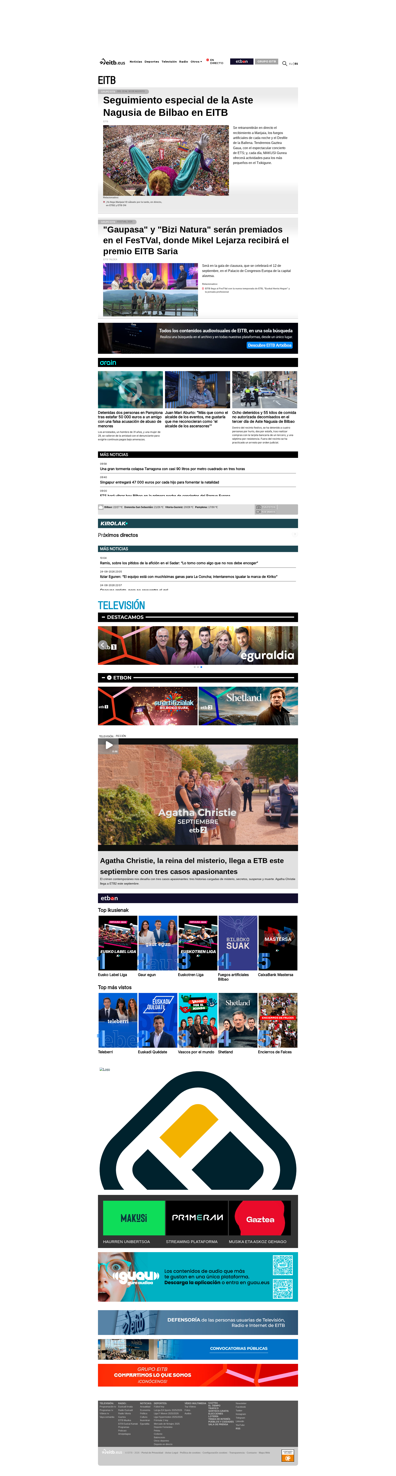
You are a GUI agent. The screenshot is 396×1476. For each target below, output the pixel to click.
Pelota (157, 1430)
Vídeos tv (104, 1413)
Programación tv (108, 1406)
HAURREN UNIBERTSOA (126, 1242)
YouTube (240, 1425)
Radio (183, 61)
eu (291, 63)
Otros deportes (161, 1440)
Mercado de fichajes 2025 (167, 1424)
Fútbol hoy (159, 1406)
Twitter (239, 1410)
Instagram (241, 1414)
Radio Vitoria (124, 1413)
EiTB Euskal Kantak (128, 1424)
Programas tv (106, 1410)
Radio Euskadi (125, 1410)
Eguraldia (144, 1424)
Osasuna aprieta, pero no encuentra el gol (134, 590)
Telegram (240, 1418)
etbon (122, 678)
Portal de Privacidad (152, 1452)
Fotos (187, 1410)
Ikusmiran (145, 1420)
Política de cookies (190, 1452)
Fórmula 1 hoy (161, 1420)
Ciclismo (158, 1434)
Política (143, 1413)
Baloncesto (159, 1437)
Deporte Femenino (163, 1427)
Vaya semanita (107, 1417)
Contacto (252, 1452)
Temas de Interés (219, 1419)
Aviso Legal (171, 1452)
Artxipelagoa (124, 1434)
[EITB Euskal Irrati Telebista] (113, 61)
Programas (123, 1427)
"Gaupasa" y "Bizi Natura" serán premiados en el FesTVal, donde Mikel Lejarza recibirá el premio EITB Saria (196, 240)
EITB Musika (124, 1420)
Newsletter (241, 1403)
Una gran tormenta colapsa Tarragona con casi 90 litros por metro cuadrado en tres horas (172, 469)
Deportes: (160, 1403)
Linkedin (240, 1421)
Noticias (136, 61)
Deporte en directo (163, 1444)
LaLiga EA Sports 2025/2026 (168, 1410)
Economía (145, 1410)
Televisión (169, 61)
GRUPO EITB (266, 61)
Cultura (143, 1417)
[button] (195, 667)
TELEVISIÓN (121, 605)
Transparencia (237, 1452)
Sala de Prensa (218, 1424)
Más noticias (114, 454)
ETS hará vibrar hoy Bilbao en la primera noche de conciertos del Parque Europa (165, 496)
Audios (188, 1413)
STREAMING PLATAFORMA (192, 1242)
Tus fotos (268, 507)
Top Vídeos (190, 1406)
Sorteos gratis (218, 1411)
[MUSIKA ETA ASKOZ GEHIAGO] (260, 1217)
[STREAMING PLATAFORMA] (197, 1217)
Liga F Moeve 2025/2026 (166, 1413)
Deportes (152, 61)
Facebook (241, 1407)
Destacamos (125, 617)
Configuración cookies (215, 1452)
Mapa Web (264, 1452)
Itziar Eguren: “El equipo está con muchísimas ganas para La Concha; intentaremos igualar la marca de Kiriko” (188, 577)
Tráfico (213, 1408)
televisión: (107, 1403)
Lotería (213, 1416)
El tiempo (214, 1405)
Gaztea (122, 1417)
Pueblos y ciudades (221, 1421)
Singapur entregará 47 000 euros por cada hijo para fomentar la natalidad (159, 482)
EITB (107, 80)
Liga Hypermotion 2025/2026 (168, 1417)
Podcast (122, 1430)
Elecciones (215, 1413)
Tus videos (268, 512)
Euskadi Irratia (125, 1406)
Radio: (122, 1403)
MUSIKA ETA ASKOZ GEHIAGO (257, 1242)
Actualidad (145, 1406)
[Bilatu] (284, 63)
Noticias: (146, 1403)
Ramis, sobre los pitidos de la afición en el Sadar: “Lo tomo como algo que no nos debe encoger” (179, 563)
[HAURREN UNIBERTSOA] (134, 1217)
